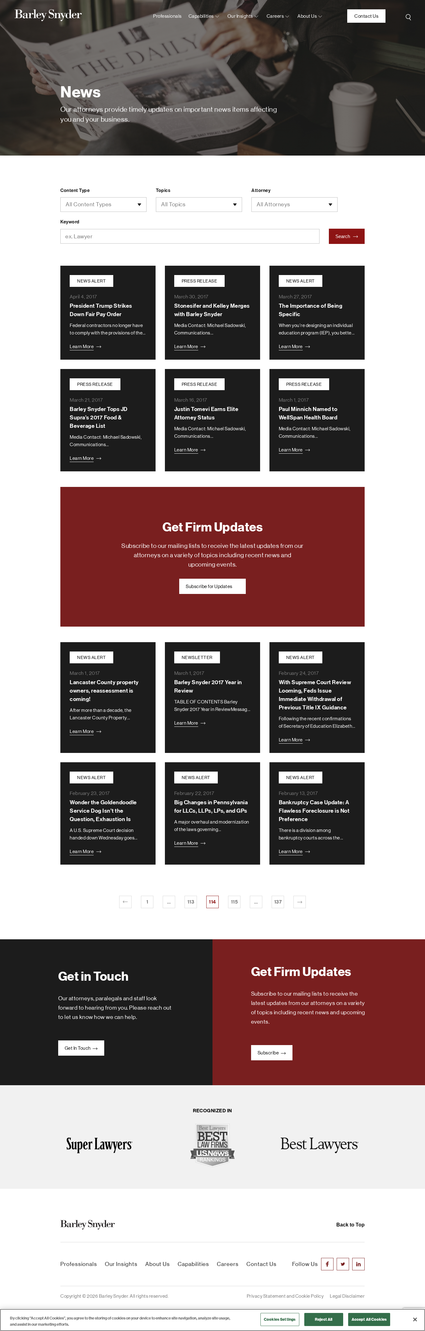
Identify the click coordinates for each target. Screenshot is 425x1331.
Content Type (75, 190)
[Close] (415, 1319)
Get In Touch (78, 1048)
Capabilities (201, 16)
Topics (163, 190)
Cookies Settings (280, 1319)
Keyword (69, 222)
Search (343, 236)
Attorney (260, 190)
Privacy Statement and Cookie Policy (285, 1296)
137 (278, 902)
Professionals (167, 16)
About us (307, 16)
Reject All (323, 1319)
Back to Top (350, 1224)
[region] (212, 1320)
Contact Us (366, 16)
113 (190, 902)
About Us (157, 1264)
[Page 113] (125, 902)
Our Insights (240, 16)
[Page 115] (299, 902)
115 (234, 902)
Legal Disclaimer (347, 1296)
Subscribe (269, 1052)
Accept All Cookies (369, 1319)
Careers (275, 16)
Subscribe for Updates (209, 586)
